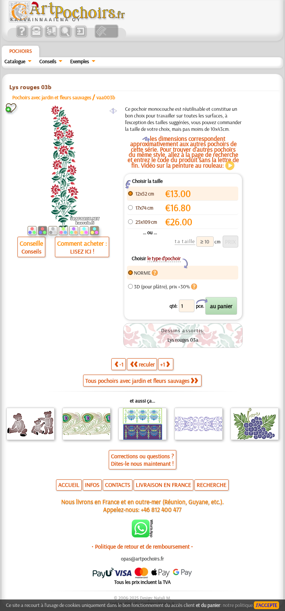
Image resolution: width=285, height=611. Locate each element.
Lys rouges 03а (182, 339)
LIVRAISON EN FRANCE (163, 484)
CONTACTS (117, 484)
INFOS (92, 484)
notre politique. (238, 605)
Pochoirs (20, 51)
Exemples (79, 61)
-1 (121, 364)
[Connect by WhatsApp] (142, 535)
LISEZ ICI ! (82, 251)
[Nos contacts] (36, 36)
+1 (162, 364)
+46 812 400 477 (161, 509)
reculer (147, 364)
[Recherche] (65, 36)
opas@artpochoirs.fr (142, 558)
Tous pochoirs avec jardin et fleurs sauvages (137, 380)
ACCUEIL (68, 484)
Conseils (47, 61)
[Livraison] (50, 36)
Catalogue (14, 61)
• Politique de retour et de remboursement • (142, 546)
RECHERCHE (211, 484)
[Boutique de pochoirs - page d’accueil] (66, 20)
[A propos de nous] (21, 36)
